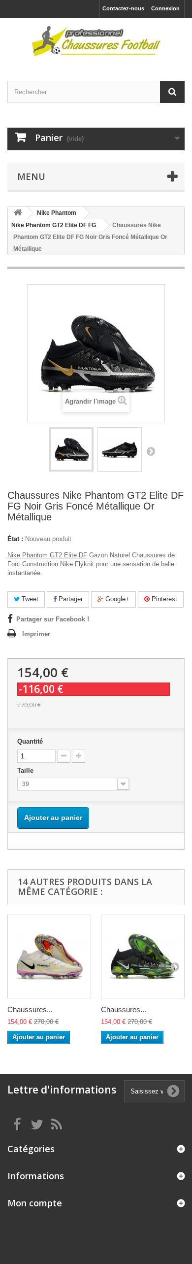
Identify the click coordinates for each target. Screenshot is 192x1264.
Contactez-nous (123, 8)
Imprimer (36, 634)
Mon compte (34, 1203)
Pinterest (163, 599)
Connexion (165, 8)
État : (15, 539)
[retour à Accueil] (17, 213)
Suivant (151, 451)
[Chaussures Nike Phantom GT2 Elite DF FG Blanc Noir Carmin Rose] (49, 956)
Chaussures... (30, 1009)
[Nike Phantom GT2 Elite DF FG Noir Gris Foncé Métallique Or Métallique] (71, 449)
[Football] (96, 41)
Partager (70, 599)
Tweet (29, 599)
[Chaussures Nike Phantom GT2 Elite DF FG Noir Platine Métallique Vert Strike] (143, 956)
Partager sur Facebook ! (52, 619)
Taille (26, 770)
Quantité (30, 741)
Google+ (116, 599)
